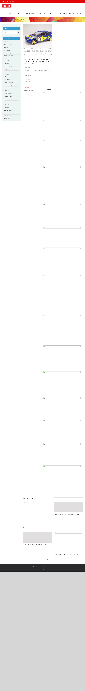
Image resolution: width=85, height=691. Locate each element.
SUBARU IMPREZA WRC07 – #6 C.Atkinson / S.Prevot (36, 524)
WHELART (6, 41)
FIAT (6, 90)
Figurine (6, 63)
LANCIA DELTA (8, 96)
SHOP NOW (6, 118)
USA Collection (7, 66)
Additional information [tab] (28, 90)
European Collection (8, 69)
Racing (6, 60)
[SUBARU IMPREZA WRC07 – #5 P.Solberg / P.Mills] (68, 542)
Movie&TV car (7, 107)
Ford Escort (7, 85)
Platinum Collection (8, 71)
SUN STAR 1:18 (7, 55)
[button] (80, 13)
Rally (6, 74)
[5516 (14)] (39, 36)
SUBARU (31, 81)
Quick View (79, 528)
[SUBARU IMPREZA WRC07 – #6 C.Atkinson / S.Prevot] (37, 512)
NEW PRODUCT (7, 50)
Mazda (5, 47)
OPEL (6, 101)
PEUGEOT (7, 87)
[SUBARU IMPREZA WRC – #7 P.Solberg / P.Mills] (37, 537)
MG (6, 104)
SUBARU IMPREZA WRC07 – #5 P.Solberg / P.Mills (66, 554)
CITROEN (7, 76)
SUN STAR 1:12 (7, 110)
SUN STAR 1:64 (7, 44)
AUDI (6, 79)
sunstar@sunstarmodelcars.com (8, 1)
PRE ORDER (6, 53)
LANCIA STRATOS (9, 99)
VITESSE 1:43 (7, 115)
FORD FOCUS (8, 82)
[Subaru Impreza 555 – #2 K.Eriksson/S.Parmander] (68, 507)
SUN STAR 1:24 (7, 113)
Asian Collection (8, 57)
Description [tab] (27, 87)
